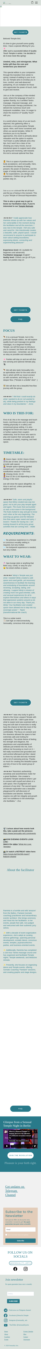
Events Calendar (28, 1331)
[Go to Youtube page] (5, 1325)
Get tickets (20, 32)
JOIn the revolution (20, 1155)
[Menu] (36, 3)
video (15, 844)
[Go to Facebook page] (32, 9)
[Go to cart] (32, 2)
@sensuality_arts (20, 1263)
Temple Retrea (25, 206)
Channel (10, 1195)
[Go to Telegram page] (5, 1310)
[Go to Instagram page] (36, 9)
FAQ (20, 319)
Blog (24, 1334)
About (6, 1334)
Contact (25, 1337)
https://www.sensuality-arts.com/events (19, 833)
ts (32, 206)
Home (6, 1331)
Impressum (26, 1339)
